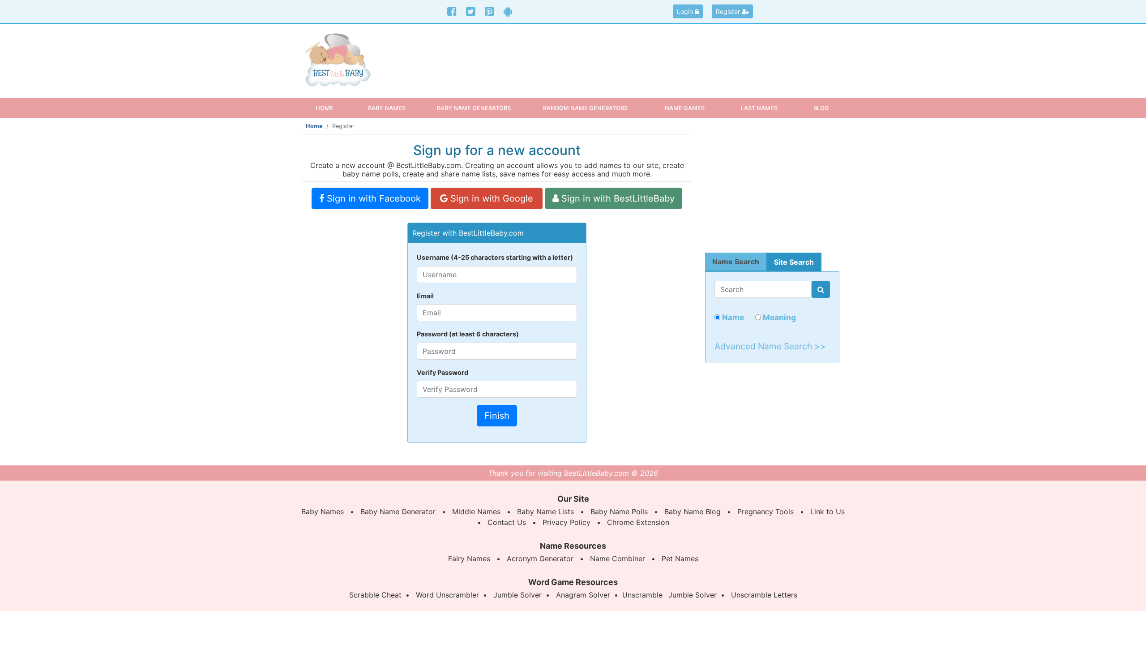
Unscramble (642, 594)
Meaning (778, 317)
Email (425, 296)
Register (729, 11)
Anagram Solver (583, 594)
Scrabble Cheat (375, 594)
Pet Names (680, 558)
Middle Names (476, 511)
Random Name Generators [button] (585, 108)
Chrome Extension (638, 522)
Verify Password (442, 372)
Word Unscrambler (447, 594)
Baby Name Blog (692, 511)
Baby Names (322, 511)
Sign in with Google (490, 198)
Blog (821, 108)
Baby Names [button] (387, 108)
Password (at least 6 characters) (468, 334)
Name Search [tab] (735, 261)
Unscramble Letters (764, 594)
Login (686, 11)
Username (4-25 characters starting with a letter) (495, 257)
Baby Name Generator (398, 511)
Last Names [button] (759, 108)
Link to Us (827, 511)
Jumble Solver (517, 594)
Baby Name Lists (545, 511)
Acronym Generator (540, 558)
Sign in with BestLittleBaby (617, 198)
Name (732, 317)
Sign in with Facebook (372, 198)
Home (332, 108)
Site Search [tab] (794, 262)
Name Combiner (617, 558)
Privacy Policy (566, 522)
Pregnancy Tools (765, 511)
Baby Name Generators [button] (474, 108)
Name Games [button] (685, 108)
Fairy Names (469, 558)
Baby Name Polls (619, 511)
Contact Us (506, 522)
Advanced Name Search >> (770, 346)
